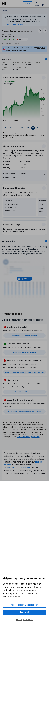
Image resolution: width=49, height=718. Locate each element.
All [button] (43, 128)
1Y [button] (33, 128)
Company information (13, 146)
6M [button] (28, 128)
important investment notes (18, 467)
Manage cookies (24, 619)
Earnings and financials (14, 188)
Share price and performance (17, 77)
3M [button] (22, 128)
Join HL (27, 4)
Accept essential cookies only (24, 605)
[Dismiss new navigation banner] (44, 16)
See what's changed (15, 24)
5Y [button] (38, 128)
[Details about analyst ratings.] (46, 241)
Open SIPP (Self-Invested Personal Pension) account (24, 372)
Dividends (9, 200)
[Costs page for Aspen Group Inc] (24, 228)
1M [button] (16, 128)
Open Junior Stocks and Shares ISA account (24, 411)
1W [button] (11, 128)
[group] (24, 128)
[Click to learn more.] (46, 59)
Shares (4, 11)
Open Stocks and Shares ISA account (24, 336)
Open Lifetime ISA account (24, 392)
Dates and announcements (14, 174)
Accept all (24, 612)
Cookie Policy (13, 596)
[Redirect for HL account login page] (24, 279)
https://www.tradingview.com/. (28, 437)
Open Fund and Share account (24, 352)
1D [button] (5, 128)
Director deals (9, 178)
